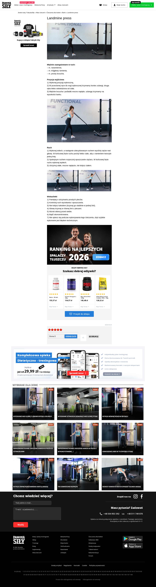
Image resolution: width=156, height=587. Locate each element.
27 (71, 571)
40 (98, 571)
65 (33, 575)
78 (60, 575)
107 (128, 575)
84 (73, 575)
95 (96, 575)
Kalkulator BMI (93, 540)
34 (86, 571)
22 (60, 571)
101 (110, 575)
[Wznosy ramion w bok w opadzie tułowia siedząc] (123, 474)
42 (103, 571)
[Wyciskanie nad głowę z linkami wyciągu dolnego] (33, 404)
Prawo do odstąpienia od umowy (68, 579)
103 (116, 575)
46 (111, 571)
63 (28, 575)
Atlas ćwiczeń (63, 5)
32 (81, 571)
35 (88, 571)
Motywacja (92, 543)
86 (77, 575)
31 (79, 571)
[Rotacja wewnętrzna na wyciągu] (123, 404)
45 (109, 571)
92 (90, 575)
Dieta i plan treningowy (23, 4)
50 (120, 571)
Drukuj (94, 336)
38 (94, 571)
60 (141, 571)
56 (132, 571)
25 (67, 571)
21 (58, 571)
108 (131, 575)
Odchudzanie (65, 546)
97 (101, 575)
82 (69, 575)
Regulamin (68, 565)
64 (31, 575)
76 (56, 575)
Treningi (35, 543)
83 (71, 575)
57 (135, 571)
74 (52, 575)
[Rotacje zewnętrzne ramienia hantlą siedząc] (33, 474)
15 (45, 571)
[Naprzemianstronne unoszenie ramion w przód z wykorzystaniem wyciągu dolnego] (78, 439)
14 (43, 571)
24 (64, 571)
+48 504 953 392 (111, 513)
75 (54, 575)
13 (41, 571)
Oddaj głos (71, 336)
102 (113, 575)
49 (118, 571)
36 (90, 571)
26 (69, 571)
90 (86, 575)
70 (43, 575)
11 (37, 571)
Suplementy (36, 549)
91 (88, 575)
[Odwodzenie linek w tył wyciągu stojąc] (123, 439)
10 (35, 571)
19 (54, 571)
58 (137, 571)
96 (98, 575)
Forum (91, 556)
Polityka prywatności (97, 565)
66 (35, 575)
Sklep (34, 540)
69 (41, 575)
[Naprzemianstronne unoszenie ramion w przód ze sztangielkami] (33, 439)
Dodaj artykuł (56, 565)
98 (103, 575)
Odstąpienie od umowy (91, 579)
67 (37, 575)
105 (122, 575)
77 (58, 575)
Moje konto (64, 543)
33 (84, 571)
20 (56, 571)
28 (73, 571)
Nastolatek (64, 549)
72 (47, 575)
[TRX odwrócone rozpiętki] (78, 474)
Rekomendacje (94, 553)
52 (124, 571)
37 (92, 571)
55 (130, 571)
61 (24, 575)
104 (119, 575)
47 (113, 571)
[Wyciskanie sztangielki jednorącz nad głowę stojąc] (78, 404)
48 (115, 571)
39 (96, 571)
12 (39, 571)
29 (75, 571)
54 (128, 571)
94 (94, 575)
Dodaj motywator (94, 546)
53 (126, 571)
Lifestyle (63, 553)
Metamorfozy (39, 5)
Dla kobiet (63, 540)
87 (79, 575)
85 (75, 575)
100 (107, 575)
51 (122, 571)
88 (81, 575)
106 (125, 575)
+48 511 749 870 (135, 513)
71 (45, 575)
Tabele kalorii (93, 549)
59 (139, 571)
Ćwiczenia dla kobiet (96, 537)
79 (62, 575)
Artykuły (50, 5)
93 (92, 575)
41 (101, 571)
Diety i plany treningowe (40, 537)
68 (39, 575)
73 (50, 575)
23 (62, 571)
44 (107, 571)
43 (105, 571)
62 (26, 575)
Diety (34, 546)
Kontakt (77, 565)
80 (64, 575)
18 (52, 571)
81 (67, 575)
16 (47, 571)
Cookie (84, 565)
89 (84, 575)
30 (77, 571)
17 (50, 571)
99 (105, 575)
